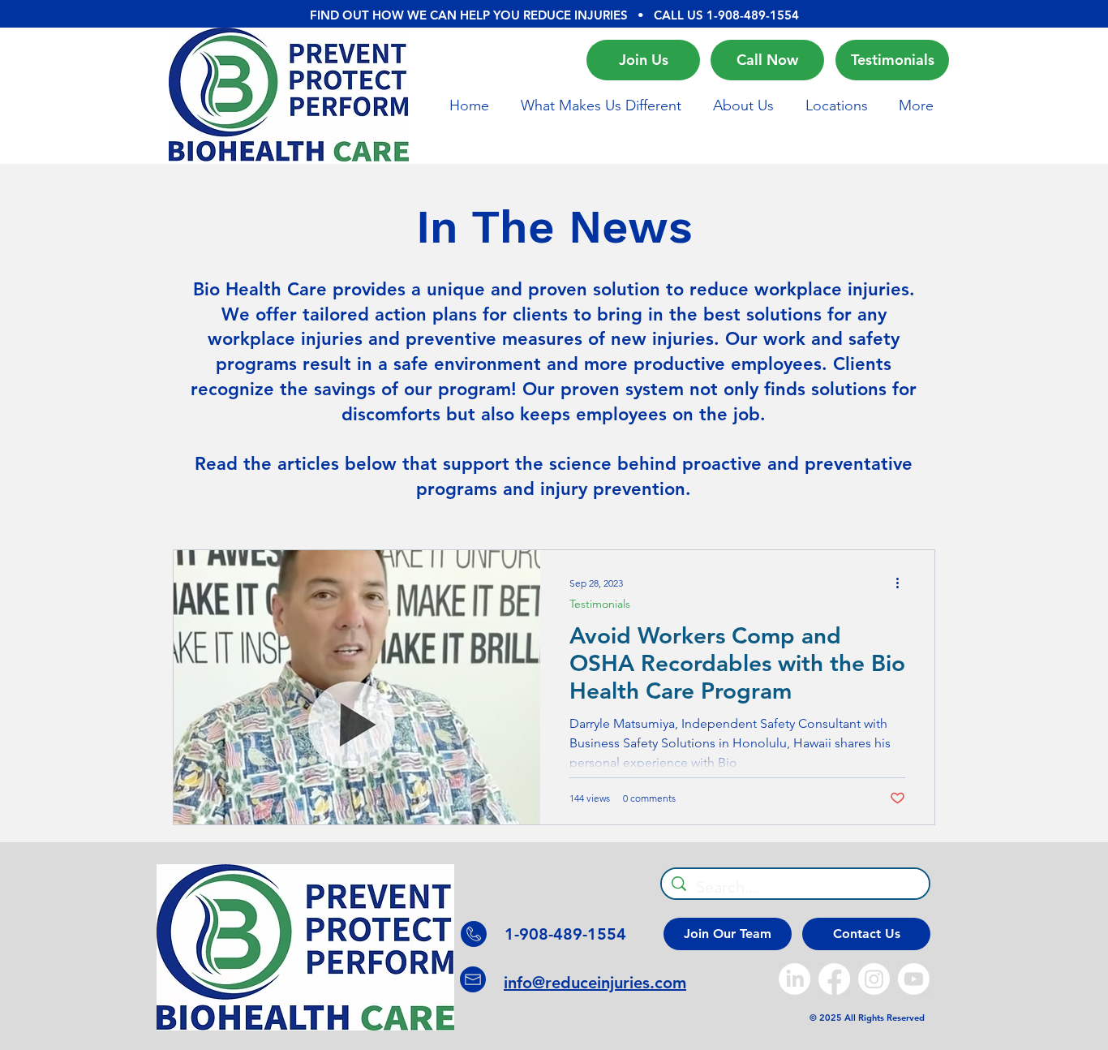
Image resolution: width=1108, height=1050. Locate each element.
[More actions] (903, 583)
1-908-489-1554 (752, 15)
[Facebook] (834, 979)
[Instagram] (874, 979)
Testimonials (599, 604)
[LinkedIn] (794, 979)
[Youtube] (914, 979)
